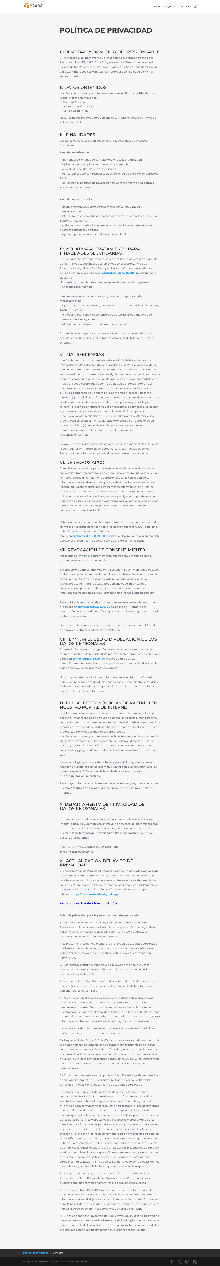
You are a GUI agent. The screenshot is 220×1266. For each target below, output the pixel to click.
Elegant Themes (48, 1261)
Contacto (185, 6)
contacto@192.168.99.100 (118, 272)
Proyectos (170, 6)
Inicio (156, 6)
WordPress (81, 1261)
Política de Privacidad (36, 1252)
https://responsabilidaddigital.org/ (95, 894)
